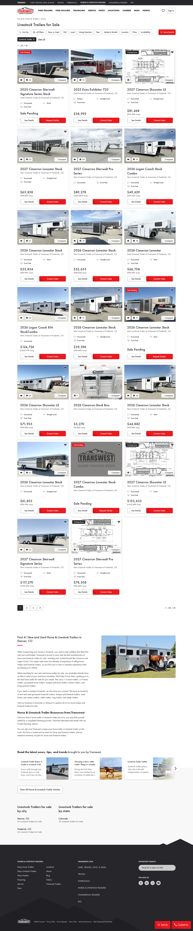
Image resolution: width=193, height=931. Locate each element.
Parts (102, 10)
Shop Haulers (23, 875)
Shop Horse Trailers (25, 867)
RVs (132, 2)
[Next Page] (40, 608)
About (48, 871)
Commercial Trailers (118, 2)
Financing (79, 10)
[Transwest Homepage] (25, 921)
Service (92, 10)
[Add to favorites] (65, 52)
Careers (126, 10)
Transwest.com (85, 861)
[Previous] (175, 768)
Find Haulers (63, 10)
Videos (146, 10)
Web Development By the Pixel (102, 922)
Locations (114, 10)
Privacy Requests (62, 922)
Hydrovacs (72, 2)
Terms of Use (73, 922)
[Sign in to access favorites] (163, 10)
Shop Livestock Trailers (26, 871)
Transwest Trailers (53, 884)
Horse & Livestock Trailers (93, 2)
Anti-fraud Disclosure (85, 922)
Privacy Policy (51, 922)
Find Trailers (45, 10)
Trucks (61, 2)
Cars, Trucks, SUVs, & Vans (42, 2)
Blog (137, 10)
